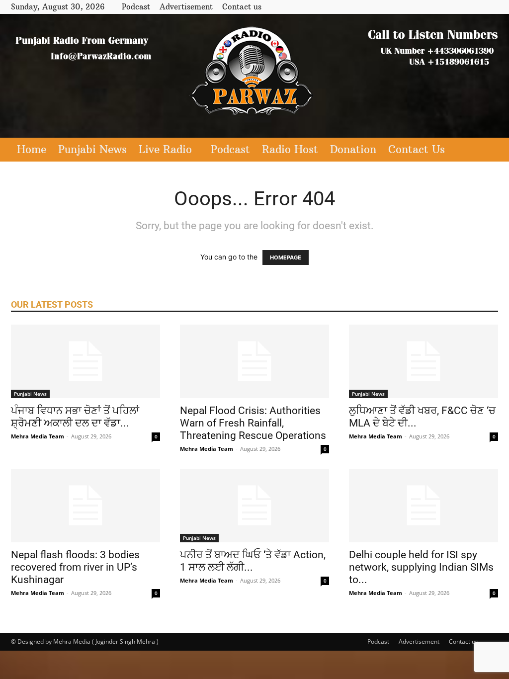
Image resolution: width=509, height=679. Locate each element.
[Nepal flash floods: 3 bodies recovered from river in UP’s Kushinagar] (85, 505)
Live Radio (165, 149)
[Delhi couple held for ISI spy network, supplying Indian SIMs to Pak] (423, 505)
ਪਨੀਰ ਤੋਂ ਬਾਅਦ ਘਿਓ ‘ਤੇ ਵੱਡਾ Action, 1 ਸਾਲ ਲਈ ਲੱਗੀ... (253, 561)
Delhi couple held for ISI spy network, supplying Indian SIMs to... (421, 567)
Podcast (136, 6)
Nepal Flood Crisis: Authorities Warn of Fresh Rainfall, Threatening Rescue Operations (253, 423)
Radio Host (290, 149)
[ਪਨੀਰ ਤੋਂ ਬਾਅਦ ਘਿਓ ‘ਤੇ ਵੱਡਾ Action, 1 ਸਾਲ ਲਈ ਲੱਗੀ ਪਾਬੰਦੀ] (254, 505)
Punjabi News (92, 149)
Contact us (241, 6)
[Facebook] (457, 6)
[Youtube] (490, 6)
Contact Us (416, 149)
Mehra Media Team (37, 436)
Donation (353, 149)
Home (31, 149)
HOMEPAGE (285, 257)
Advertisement (186, 6)
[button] (486, 150)
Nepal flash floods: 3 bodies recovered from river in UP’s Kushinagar (75, 567)
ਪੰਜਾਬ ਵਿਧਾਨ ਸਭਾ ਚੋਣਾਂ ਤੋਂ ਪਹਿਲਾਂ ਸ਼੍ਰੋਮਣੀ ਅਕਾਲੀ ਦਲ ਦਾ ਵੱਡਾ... (75, 417)
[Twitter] (474, 6)
